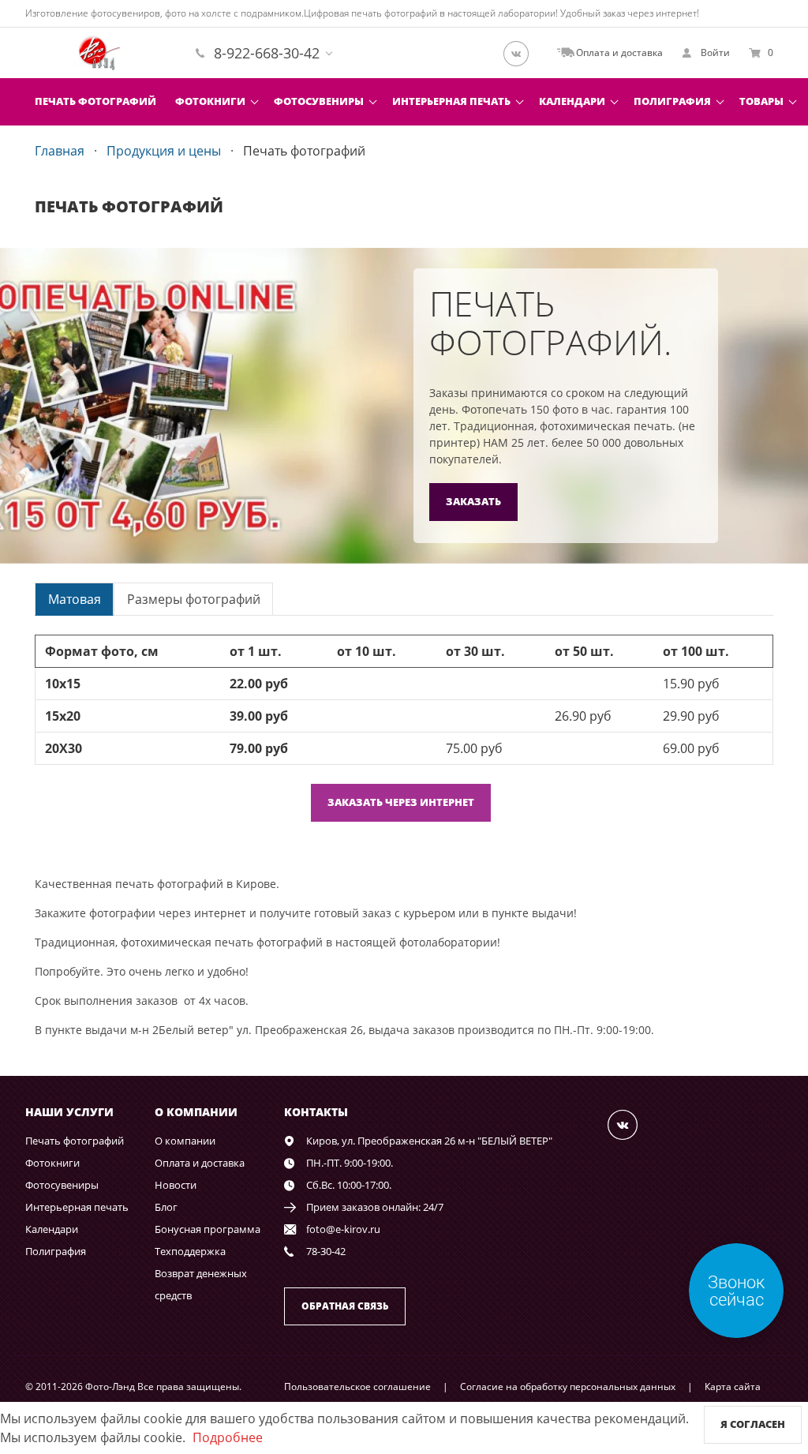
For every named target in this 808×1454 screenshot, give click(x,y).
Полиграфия (672, 101)
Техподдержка (190, 1251)
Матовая (74, 599)
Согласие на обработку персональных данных (567, 1386)
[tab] (74, 599)
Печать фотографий (95, 101)
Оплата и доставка (200, 1163)
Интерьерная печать (451, 101)
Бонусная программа (207, 1229)
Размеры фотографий (193, 599)
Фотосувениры (319, 101)
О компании (185, 1141)
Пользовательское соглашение (357, 1386)
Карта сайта (733, 1386)
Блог (166, 1207)
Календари (572, 101)
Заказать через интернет (400, 802)
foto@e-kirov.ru (343, 1229)
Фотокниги (210, 101)
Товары (761, 101)
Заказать (473, 501)
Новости (175, 1185)
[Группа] (521, 53)
